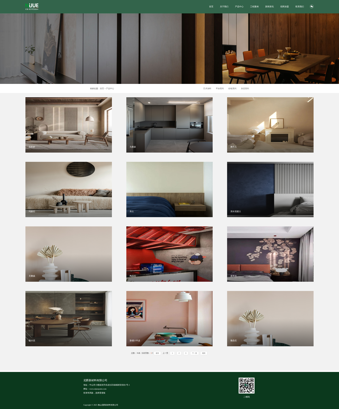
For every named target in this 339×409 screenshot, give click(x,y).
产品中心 (110, 88)
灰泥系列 (245, 88)
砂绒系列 (232, 88)
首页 (102, 88)
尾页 (203, 353)
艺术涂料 (207, 88)
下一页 (194, 353)
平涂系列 (220, 88)
